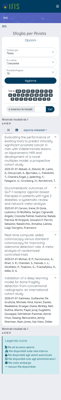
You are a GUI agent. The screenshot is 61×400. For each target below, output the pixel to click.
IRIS (4, 26)
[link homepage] (12, 6)
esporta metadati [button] (34, 130)
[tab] (9, 130)
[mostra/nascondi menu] (57, 6)
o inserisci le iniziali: (21, 109)
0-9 (18, 91)
